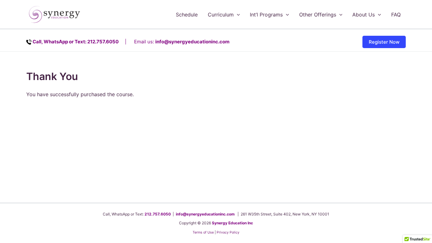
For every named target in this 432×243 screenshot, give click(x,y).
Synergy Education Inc (232, 223)
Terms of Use (203, 232)
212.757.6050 (158, 214)
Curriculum (221, 14)
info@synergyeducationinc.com (192, 42)
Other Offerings (317, 14)
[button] (237, 14)
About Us (363, 14)
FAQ (396, 14)
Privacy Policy (228, 232)
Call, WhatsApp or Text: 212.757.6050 (76, 42)
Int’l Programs (266, 14)
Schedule (187, 14)
